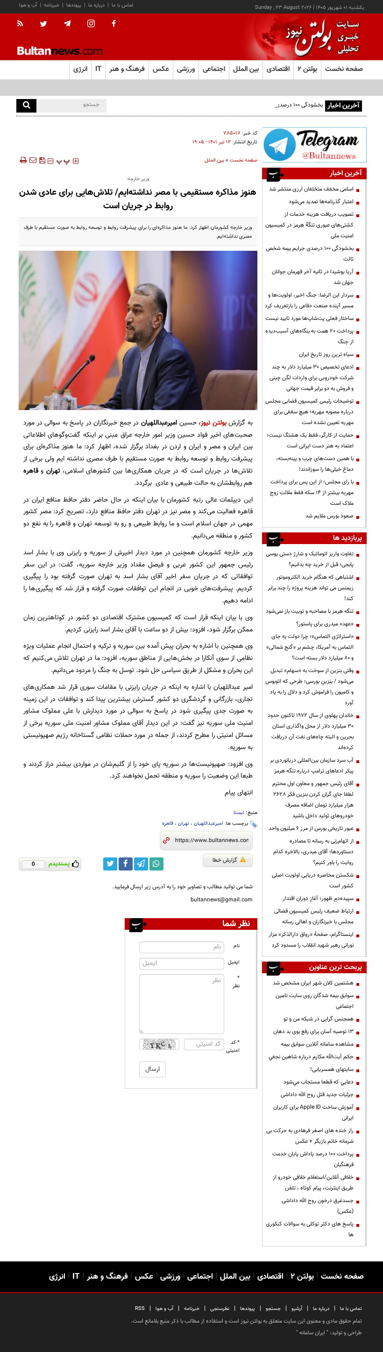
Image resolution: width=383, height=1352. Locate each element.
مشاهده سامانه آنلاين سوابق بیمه (317, 1044)
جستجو (273, 1309)
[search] (26, 106)
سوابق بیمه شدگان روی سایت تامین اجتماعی (315, 1001)
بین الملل (214, 160)
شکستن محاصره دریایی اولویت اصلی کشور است (313, 880)
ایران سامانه (312, 1333)
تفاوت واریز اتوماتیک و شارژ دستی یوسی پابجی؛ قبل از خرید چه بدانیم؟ (310, 559)
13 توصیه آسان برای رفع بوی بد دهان (313, 1031)
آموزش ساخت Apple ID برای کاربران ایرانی (313, 1112)
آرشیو (296, 1309)
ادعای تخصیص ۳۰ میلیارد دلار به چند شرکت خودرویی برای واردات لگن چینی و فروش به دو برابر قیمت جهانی (311, 378)
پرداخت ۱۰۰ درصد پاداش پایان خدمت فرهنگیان (313, 1159)
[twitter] (43, 24)
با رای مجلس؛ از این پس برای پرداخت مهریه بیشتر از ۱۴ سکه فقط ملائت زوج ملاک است (312, 493)
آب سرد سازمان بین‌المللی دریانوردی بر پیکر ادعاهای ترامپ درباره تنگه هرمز (312, 765)
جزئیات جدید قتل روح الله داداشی (317, 1094)
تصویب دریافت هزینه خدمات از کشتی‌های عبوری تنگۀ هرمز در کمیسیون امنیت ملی (309, 225)
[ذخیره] (42, 160)
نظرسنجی (219, 1309)
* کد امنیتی (233, 1047)
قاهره (167, 824)
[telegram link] (141, 864)
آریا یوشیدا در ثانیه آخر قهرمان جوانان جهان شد (313, 277)
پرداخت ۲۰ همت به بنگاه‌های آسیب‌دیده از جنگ (309, 336)
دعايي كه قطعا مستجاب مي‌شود (319, 1082)
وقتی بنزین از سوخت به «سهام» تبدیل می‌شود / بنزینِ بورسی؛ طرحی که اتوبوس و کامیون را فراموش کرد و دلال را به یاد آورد (309, 686)
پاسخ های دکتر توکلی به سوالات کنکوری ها (310, 1229)
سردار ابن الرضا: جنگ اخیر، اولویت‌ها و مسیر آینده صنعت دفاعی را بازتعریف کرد (309, 300)
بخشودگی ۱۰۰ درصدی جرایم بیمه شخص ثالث (273, 105)
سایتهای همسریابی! (332, 1069)
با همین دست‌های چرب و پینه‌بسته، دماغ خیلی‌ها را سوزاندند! (315, 464)
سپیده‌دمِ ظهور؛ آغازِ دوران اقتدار (318, 898)
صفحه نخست (344, 69)
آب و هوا (28, 5)
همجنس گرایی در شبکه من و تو (319, 1019)
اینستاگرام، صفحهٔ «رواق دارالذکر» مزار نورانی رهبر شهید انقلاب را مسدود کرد (311, 939)
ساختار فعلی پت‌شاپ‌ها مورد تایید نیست (309, 318)
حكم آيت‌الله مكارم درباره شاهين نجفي (311, 1057)
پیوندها (73, 5)
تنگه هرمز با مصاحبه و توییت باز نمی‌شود (310, 611)
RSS (140, 1309)
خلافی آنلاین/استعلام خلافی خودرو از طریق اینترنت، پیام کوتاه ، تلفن (313, 1182)
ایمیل (234, 962)
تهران (183, 824)
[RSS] (23, 24)
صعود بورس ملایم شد (329, 516)
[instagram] (91, 24)
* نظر (236, 982)
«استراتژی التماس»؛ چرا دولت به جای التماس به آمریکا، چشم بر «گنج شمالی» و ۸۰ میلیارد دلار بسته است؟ (310, 647)
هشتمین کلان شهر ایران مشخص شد (313, 983)
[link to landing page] (320, 37)
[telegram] (67, 24)
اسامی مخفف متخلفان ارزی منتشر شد (311, 189)
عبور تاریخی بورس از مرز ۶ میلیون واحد (311, 828)
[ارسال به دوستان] (32, 160)
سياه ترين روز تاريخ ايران (326, 354)
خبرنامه (51, 5)
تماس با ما (123, 5)
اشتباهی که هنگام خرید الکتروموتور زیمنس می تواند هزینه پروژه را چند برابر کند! (311, 588)
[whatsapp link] (156, 864)
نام (237, 946)
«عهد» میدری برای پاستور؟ (325, 624)
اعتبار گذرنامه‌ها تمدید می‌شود (321, 202)
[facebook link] (126, 864)
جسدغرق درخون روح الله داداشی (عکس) (318, 1206)
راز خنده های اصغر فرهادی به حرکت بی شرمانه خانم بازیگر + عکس (310, 1136)
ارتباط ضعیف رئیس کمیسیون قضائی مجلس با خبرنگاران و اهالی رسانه (314, 916)
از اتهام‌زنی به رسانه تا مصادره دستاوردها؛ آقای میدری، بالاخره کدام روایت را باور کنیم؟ (313, 852)
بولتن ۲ (307, 69)
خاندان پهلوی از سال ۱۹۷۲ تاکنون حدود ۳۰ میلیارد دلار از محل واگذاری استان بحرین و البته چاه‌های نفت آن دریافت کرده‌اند (311, 731)
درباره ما (96, 5)
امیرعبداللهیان (208, 824)
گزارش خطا (225, 860)
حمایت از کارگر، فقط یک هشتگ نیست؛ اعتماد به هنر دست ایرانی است (310, 440)
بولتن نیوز (214, 423)
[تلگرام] (314, 145)
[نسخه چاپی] (23, 160)
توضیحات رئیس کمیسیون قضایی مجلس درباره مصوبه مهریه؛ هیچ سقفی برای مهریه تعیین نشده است (309, 412)
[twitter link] (110, 864)
